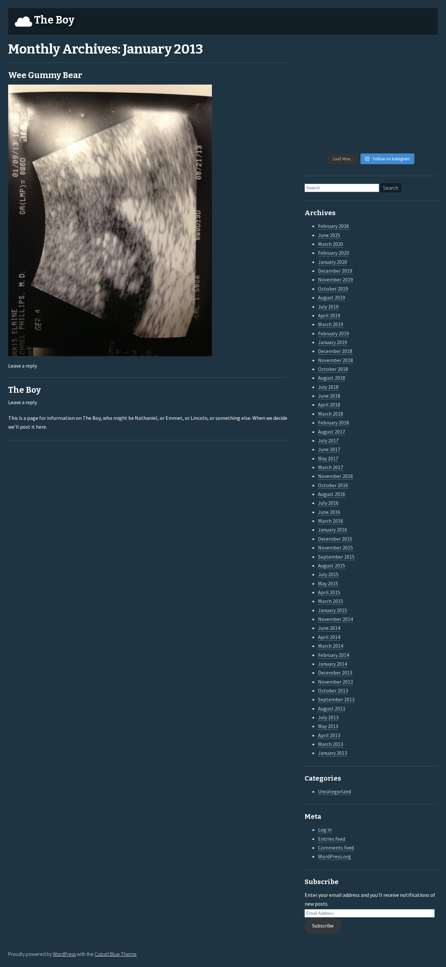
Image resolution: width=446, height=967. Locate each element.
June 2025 (329, 235)
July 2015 (328, 574)
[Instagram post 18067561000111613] (320, 139)
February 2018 (333, 422)
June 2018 (329, 395)
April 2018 (329, 404)
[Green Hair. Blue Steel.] (388, 139)
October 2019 (333, 288)
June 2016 (329, 512)
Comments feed (336, 847)
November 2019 (335, 279)
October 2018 (333, 369)
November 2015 (335, 547)
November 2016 (335, 476)
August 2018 (331, 377)
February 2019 (333, 333)
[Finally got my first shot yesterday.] (354, 76)
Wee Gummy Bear (45, 75)
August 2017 (331, 431)
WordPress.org (334, 856)
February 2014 (333, 655)
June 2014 (329, 628)
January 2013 (332, 753)
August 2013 (331, 708)
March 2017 (330, 467)
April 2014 (329, 637)
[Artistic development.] (354, 139)
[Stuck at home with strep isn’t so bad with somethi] (422, 118)
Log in (325, 829)
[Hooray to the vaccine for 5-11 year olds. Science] (354, 55)
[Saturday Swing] (320, 97)
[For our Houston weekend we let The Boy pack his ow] (320, 118)
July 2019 (328, 306)
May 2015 (328, 583)
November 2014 (335, 619)
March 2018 (330, 413)
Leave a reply (22, 365)
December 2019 (335, 270)
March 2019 (330, 324)
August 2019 (331, 297)
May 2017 (328, 458)
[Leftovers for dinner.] (354, 118)
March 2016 (330, 520)
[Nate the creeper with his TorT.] (388, 55)
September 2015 (336, 556)
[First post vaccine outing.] (422, 55)
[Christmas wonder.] (388, 76)
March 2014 (330, 645)
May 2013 (328, 726)
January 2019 (332, 342)
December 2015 (335, 538)
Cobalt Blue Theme (115, 954)
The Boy (54, 20)
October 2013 (333, 690)
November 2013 (335, 681)
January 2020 (332, 262)
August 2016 (331, 494)
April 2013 (329, 735)
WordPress (64, 954)
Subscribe (323, 925)
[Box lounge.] (422, 97)
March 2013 (330, 744)
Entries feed (331, 838)
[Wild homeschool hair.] (320, 76)
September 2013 (336, 699)
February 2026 (333, 226)
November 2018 (335, 360)
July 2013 (328, 717)
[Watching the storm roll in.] (320, 55)
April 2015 (329, 592)
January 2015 (332, 610)
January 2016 (332, 529)
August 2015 (331, 565)
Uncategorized (334, 791)
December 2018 (335, 351)
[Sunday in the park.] (422, 139)
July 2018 (328, 387)
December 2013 (335, 672)
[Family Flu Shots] (422, 76)
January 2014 (332, 663)
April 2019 (329, 315)
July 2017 (328, 440)
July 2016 (328, 502)
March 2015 (330, 601)
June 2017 (329, 449)
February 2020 (333, 252)
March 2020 (330, 244)
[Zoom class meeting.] (388, 97)
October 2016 (333, 485)
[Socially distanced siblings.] (354, 97)
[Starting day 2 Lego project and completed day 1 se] (388, 118)
